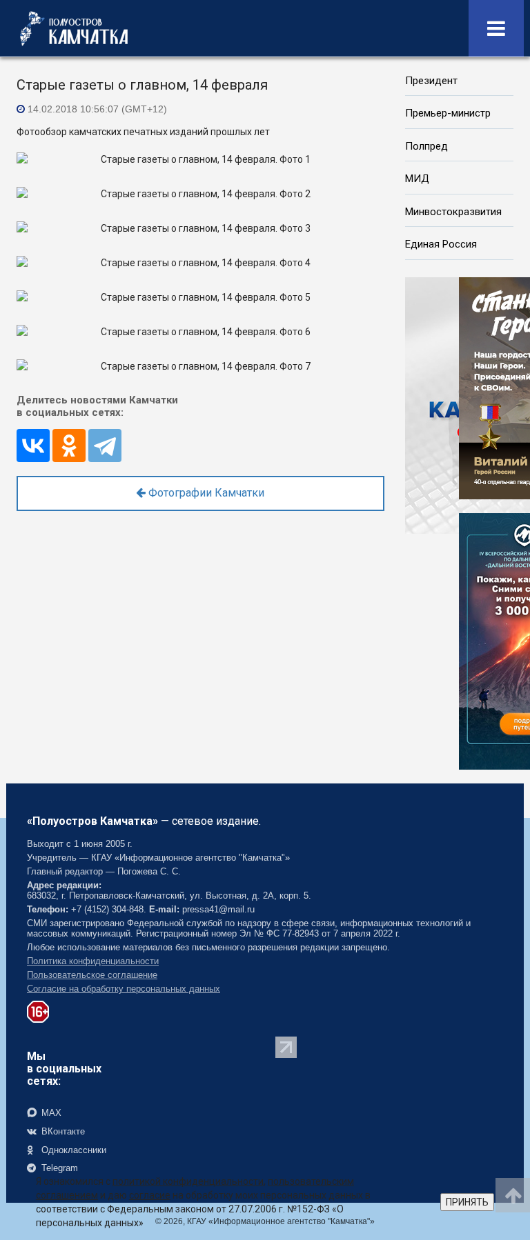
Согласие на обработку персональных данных (123, 988)
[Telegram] (104, 445)
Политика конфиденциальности (93, 961)
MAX (50, 1113)
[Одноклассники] (69, 445)
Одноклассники (72, 1150)
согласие (149, 1195)
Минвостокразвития (453, 212)
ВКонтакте (62, 1131)
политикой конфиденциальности (188, 1181)
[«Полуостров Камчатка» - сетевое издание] (74, 28)
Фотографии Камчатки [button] (205, 492)
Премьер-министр (448, 113)
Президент (431, 80)
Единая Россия (441, 244)
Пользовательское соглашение (92, 975)
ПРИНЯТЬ (467, 1202)
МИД (417, 178)
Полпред (426, 146)
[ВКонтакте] (33, 445)
